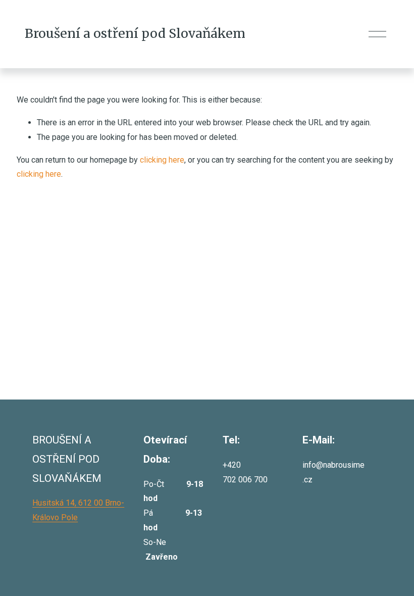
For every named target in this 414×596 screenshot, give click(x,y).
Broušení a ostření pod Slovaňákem (135, 33)
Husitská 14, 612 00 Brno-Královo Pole (78, 510)
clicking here (162, 160)
